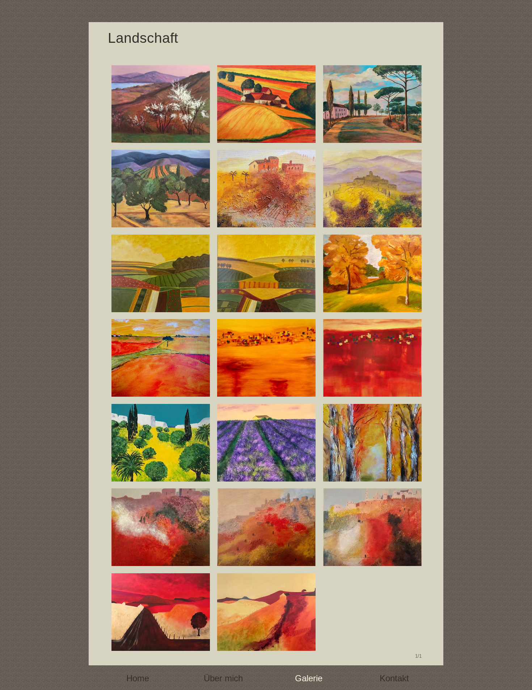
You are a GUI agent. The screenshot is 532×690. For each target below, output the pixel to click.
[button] (160, 104)
